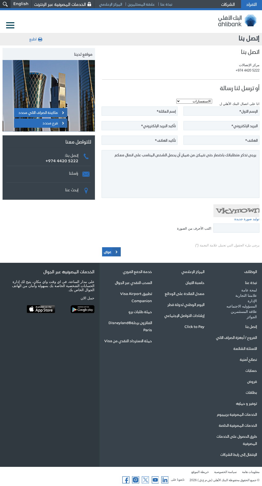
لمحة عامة (249, 290)
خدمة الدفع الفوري (137, 271)
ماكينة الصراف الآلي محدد (38, 112)
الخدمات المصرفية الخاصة (238, 425)
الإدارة (252, 301)
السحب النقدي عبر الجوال (133, 282)
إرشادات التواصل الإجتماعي (184, 315)
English (20, 3)
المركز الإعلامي (110, 4)
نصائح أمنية (248, 359)
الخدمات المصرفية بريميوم (237, 414)
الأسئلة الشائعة (245, 348)
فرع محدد (50, 123)
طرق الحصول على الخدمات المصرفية (236, 439)
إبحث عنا (71, 189)
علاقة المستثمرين (141, 4)
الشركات (228, 4)
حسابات (251, 370)
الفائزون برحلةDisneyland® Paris (130, 326)
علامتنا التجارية (246, 295)
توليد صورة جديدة (246, 219)
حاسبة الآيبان (194, 282)
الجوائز (252, 317)
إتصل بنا (251, 326)
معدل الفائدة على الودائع (184, 293)
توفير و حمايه (246, 403)
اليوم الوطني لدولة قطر (185, 304)
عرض (107, 251)
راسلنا (73, 172)
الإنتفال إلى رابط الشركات (238, 454)
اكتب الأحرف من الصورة (194, 228)
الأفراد (251, 4)
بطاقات (251, 392)
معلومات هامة (250, 472)
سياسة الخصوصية (225, 472)
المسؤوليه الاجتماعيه (241, 306)
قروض (252, 381)
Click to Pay (194, 326)
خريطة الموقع (200, 472)
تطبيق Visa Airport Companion (136, 297)
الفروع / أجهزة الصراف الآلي (236, 337)
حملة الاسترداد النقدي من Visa (128, 341)
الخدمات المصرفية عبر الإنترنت (60, 4)
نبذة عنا (166, 4)
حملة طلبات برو (140, 312)
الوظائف (250, 271)
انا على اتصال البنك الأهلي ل (239, 104)
